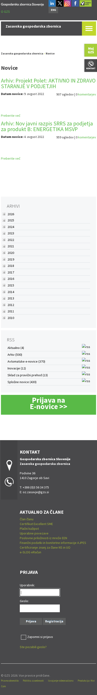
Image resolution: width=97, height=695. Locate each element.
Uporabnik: (27, 585)
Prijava (31, 621)
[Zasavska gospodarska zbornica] (22, 4)
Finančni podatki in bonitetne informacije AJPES (53, 543)
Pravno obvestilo (10, 680)
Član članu (26, 519)
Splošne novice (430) (22, 382)
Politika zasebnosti (33, 680)
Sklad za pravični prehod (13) (28, 375)
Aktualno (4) (16, 348)
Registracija (54, 621)
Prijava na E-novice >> (48, 403)
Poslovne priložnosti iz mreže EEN (43, 538)
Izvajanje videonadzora (60, 680)
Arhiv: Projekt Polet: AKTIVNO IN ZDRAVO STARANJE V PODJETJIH (48, 83)
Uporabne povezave (34, 533)
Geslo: (24, 601)
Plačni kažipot (29, 528)
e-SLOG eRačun (30, 552)
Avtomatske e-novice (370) (26, 361)
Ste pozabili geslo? (33, 647)
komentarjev (87, 94)
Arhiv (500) (15, 354)
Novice (50, 53)
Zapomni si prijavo (40, 637)
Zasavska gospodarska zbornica (22, 53)
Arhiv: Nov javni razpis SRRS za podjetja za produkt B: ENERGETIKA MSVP (47, 126)
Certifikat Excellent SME (36, 524)
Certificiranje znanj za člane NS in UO (45, 547)
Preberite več (10, 115)
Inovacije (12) (17, 368)
